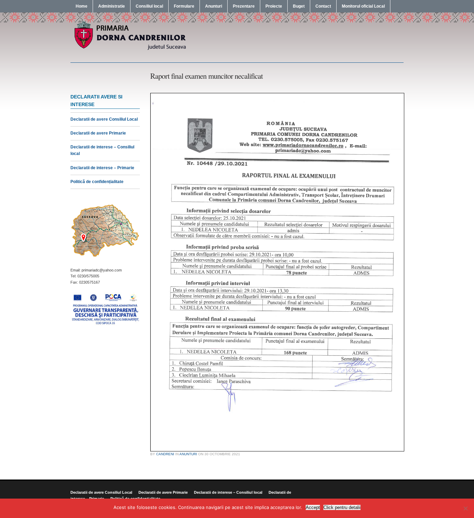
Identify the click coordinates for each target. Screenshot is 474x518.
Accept (313, 507)
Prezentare (244, 6)
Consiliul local (149, 6)
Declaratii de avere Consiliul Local (104, 119)
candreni (165, 454)
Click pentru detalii (342, 507)
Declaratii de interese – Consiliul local (228, 492)
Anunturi (213, 6)
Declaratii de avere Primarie (98, 133)
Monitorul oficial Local (363, 6)
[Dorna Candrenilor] (129, 49)
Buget (299, 6)
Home (81, 6)
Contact (323, 6)
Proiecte (273, 6)
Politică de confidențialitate (97, 181)
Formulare (184, 6)
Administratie (111, 6)
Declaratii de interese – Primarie (102, 167)
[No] (465, 508)
